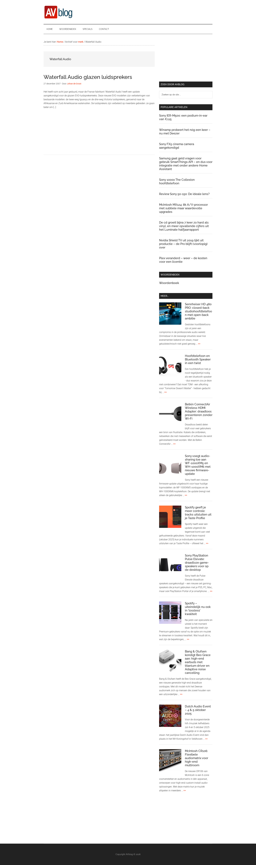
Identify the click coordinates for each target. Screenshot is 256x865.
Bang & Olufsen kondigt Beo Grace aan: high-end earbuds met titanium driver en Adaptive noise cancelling (198, 662)
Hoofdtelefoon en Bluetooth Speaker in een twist (198, 359)
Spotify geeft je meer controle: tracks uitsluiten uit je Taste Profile (198, 513)
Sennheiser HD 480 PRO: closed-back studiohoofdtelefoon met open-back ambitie (198, 311)
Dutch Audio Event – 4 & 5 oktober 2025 (198, 710)
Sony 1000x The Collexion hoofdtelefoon (177, 181)
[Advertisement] (99, 134)
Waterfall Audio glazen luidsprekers (88, 77)
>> (199, 343)
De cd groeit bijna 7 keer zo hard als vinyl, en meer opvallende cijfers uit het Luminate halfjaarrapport (184, 226)
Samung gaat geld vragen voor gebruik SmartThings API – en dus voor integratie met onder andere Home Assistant (185, 164)
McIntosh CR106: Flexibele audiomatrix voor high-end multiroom (196, 758)
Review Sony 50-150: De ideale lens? (184, 194)
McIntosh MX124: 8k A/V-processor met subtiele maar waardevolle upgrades (183, 208)
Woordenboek (169, 283)
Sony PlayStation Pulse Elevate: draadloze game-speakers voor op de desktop (197, 563)
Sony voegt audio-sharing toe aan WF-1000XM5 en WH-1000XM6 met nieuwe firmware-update (198, 465)
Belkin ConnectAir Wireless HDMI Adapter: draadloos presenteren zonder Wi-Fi (198, 411)
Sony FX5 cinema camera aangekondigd (176, 145)
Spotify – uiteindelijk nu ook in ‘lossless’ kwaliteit (198, 609)
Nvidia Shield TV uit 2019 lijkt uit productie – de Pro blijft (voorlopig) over (183, 244)
